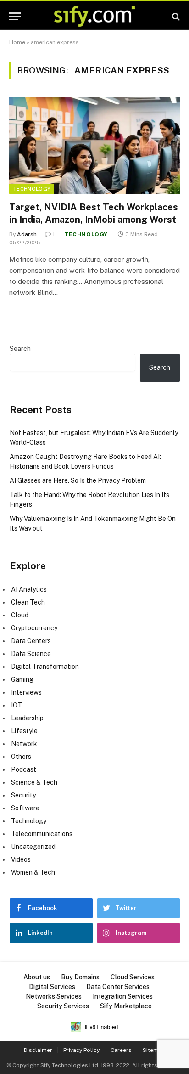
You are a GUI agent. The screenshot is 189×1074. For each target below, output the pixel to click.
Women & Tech (33, 872)
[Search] (175, 16)
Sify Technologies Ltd (69, 1065)
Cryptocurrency (34, 628)
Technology (31, 189)
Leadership (27, 718)
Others (21, 756)
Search (20, 348)
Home (17, 42)
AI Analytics (29, 589)
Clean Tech (28, 602)
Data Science (31, 653)
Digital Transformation (45, 666)
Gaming (22, 679)
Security (23, 795)
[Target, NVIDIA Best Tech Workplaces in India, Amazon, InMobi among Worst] (94, 145)
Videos (21, 859)
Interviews (26, 692)
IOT (16, 705)
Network (24, 743)
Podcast (23, 769)
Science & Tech (34, 782)
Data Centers (31, 640)
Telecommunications (41, 833)
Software (25, 808)
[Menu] (15, 16)
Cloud (19, 615)
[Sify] (94, 16)
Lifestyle (24, 731)
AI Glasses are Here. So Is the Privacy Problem (78, 480)
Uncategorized (33, 846)
